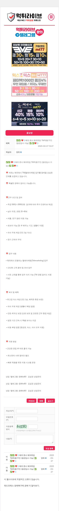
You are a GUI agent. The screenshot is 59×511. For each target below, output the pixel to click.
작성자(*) (10, 411)
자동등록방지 (9, 427)
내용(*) (9, 439)
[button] (18, 152)
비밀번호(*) (9, 418)
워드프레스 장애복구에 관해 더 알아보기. (22, 485)
